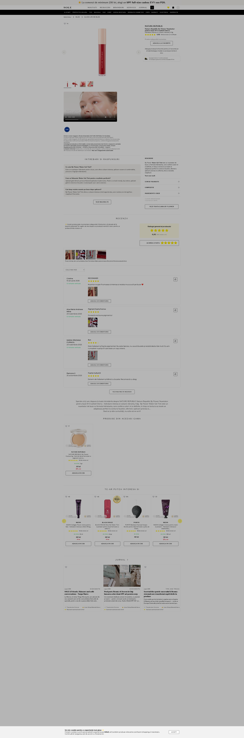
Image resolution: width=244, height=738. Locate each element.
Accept (174, 732)
